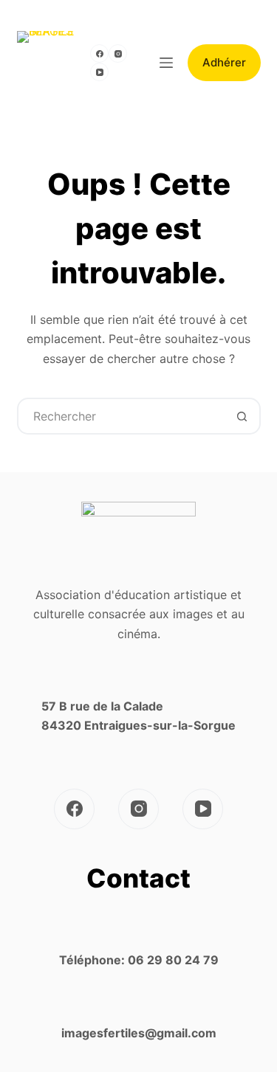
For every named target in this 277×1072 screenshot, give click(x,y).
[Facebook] (99, 53)
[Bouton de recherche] (242, 416)
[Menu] (166, 62)
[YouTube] (99, 72)
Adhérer (224, 62)
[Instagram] (118, 53)
